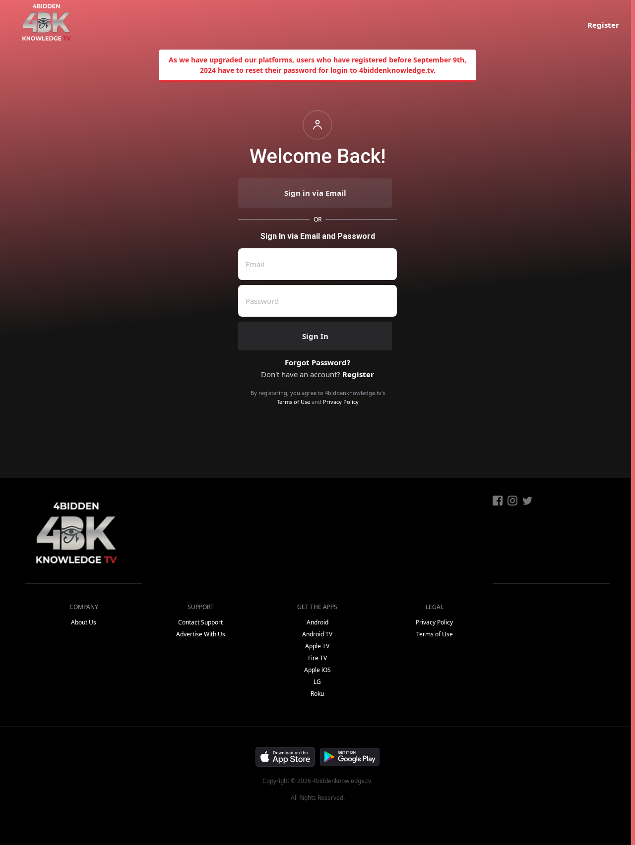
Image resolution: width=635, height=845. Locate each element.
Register (603, 25)
